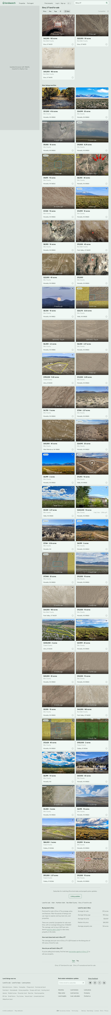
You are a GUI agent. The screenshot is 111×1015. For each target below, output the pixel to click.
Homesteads (13, 990)
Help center (61, 993)
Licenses (96, 1010)
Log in (57, 3)
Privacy (106, 1010)
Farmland (5, 990)
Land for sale (46, 902)
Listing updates (75, 896)
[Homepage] (8, 3)
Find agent (30, 3)
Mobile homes (12, 993)
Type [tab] (73, 960)
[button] (45, 32)
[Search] (106, 3)
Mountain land (22, 993)
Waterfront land (7, 999)
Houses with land (35, 990)
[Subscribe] (83, 983)
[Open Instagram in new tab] (95, 983)
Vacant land (28, 996)
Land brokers (74, 990)
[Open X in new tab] (100, 983)
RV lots (5, 996)
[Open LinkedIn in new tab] (104, 983)
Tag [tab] (77, 960)
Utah (53, 902)
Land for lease (16, 983)
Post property (49, 3)
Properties (22, 3)
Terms (101, 1010)
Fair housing (75, 1010)
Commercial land (40, 987)
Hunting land (45, 990)
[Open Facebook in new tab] (90, 983)
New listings (90, 1010)
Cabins (15, 987)
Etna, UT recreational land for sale (84, 965)
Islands (5, 993)
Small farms (11, 996)
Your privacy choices (64, 1010)
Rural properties (39, 993)
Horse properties (23, 990)
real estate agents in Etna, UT (78, 951)
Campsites (22, 987)
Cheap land (30, 987)
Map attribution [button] (19, 1010)
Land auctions (26, 983)
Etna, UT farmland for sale (63, 965)
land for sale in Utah (53, 929)
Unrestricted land (39, 996)
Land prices (87, 990)
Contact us (87, 996)
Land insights (62, 996)
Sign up (63, 3)
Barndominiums (7, 987)
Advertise (61, 990)
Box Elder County (72, 902)
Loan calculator (75, 996)
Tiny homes (20, 996)
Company (87, 993)
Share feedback (93, 978)
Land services (74, 993)
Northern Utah (60, 902)
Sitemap (83, 1010)
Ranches (30, 993)
